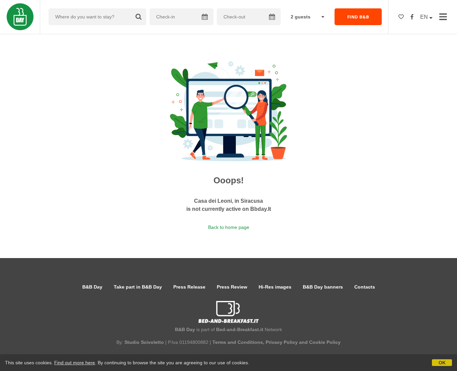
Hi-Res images (275, 287)
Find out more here (74, 362)
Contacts (364, 287)
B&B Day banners (323, 287)
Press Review (232, 287)
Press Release (189, 287)
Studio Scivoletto (144, 342)
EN (424, 17)
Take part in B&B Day (138, 287)
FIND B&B (358, 17)
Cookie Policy (325, 342)
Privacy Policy (282, 342)
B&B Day (92, 287)
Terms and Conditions (237, 342)
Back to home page (228, 227)
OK (442, 362)
